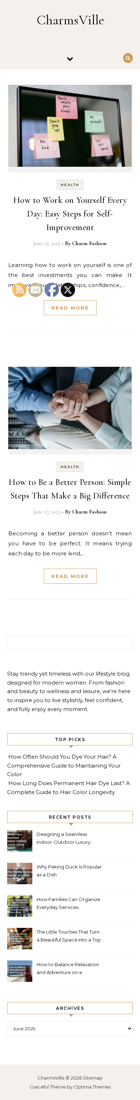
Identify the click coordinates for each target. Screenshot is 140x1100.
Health (70, 184)
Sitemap (93, 1078)
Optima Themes (92, 1087)
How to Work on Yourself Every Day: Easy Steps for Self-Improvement (70, 214)
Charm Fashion (89, 243)
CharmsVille (70, 20)
